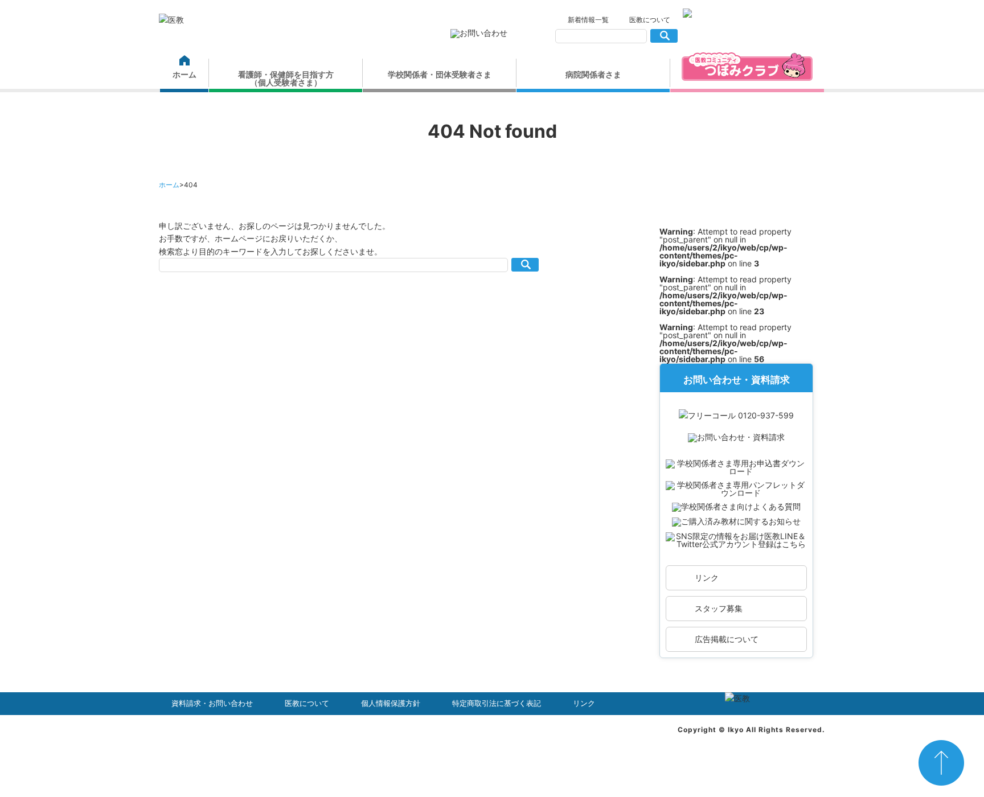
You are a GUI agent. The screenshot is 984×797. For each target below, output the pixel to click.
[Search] (663, 36)
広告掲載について (726, 639)
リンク (707, 577)
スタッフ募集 (719, 608)
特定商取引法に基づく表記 (496, 703)
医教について (649, 19)
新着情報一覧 (588, 19)
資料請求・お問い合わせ (212, 703)
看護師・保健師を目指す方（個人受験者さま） (286, 78)
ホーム (184, 74)
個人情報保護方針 (390, 703)
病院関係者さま (593, 74)
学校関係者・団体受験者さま (439, 74)
